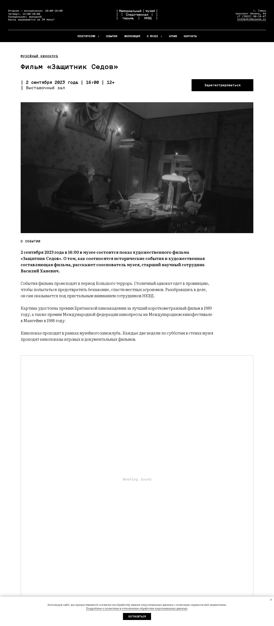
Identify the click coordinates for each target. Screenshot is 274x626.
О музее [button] (153, 36)
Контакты (190, 36)
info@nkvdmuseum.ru (251, 19)
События (111, 36)
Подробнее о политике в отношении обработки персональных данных (136, 608)
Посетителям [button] (87, 36)
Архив (173, 36)
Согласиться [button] (137, 616)
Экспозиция (132, 36)
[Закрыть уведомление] (271, 600)
